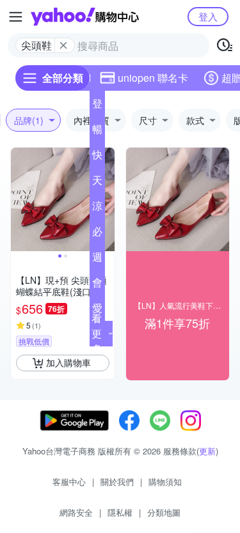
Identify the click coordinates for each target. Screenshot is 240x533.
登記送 (97, 106)
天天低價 (97, 183)
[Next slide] (106, 199)
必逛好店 (97, 234)
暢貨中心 (97, 131)
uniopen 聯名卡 (153, 77)
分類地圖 (163, 512)
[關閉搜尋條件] (63, 45)
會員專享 (97, 285)
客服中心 (69, 481)
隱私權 (120, 512)
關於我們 (117, 481)
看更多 (97, 333)
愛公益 (97, 310)
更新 (207, 451)
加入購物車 (68, 362)
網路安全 (76, 512)
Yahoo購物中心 (85, 17)
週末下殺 (97, 259)
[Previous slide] (19, 199)
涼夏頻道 (97, 208)
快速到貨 (97, 157)
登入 (208, 16)
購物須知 (165, 481)
